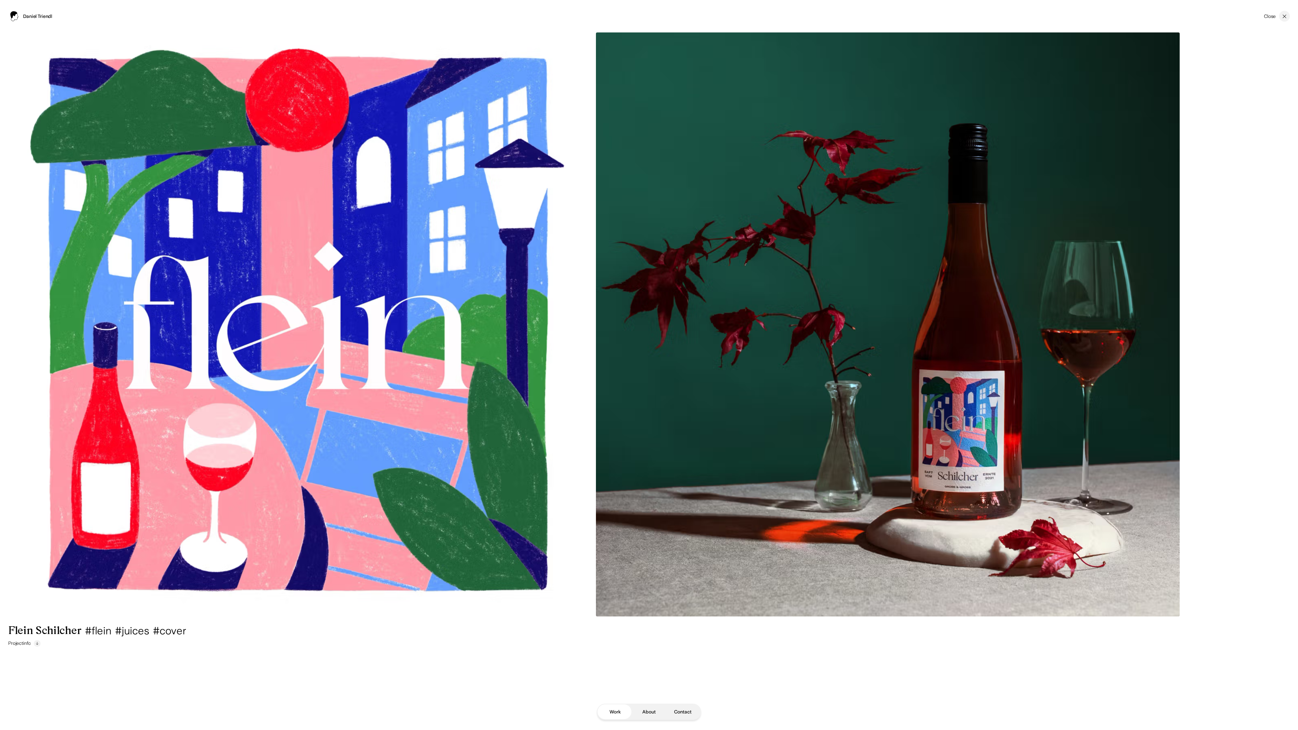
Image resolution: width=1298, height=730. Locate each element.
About (648, 711)
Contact (682, 711)
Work (615, 711)
